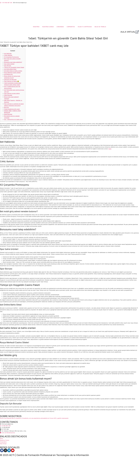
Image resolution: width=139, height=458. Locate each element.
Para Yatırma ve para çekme (12, 93)
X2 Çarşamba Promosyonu (11, 57)
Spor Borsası (7, 65)
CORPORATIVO (71, 26)
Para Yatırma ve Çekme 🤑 (11, 81)
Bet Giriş (6, 107)
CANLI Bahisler (8, 55)
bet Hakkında (7, 53)
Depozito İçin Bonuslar (10, 79)
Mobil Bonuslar (8, 114)
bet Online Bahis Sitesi (10, 69)
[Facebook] (2, 450)
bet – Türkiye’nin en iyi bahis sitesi (13, 119)
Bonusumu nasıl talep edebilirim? (13, 62)
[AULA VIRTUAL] (137, 32)
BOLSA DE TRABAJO (100, 26)
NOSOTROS (36, 26)
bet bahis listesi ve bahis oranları (13, 71)
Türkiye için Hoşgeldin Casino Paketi (14, 67)
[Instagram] (5, 450)
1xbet (109, 148)
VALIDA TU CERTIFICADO (85, 26)
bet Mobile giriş (8, 74)
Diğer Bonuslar (8, 95)
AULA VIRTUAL (127, 32)
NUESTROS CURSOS (48, 26)
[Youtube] (12, 450)
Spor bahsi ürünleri (9, 64)
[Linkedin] (9, 450)
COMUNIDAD (60, 26)
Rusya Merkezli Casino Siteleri (12, 72)
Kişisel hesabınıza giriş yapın (12, 109)
